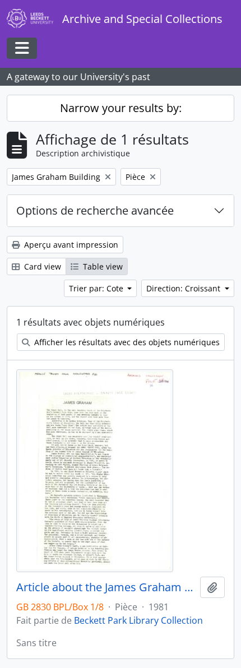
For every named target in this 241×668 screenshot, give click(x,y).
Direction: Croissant (184, 288)
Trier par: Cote (97, 288)
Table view (102, 266)
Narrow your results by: (121, 107)
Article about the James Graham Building (106, 587)
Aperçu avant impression (70, 244)
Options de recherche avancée (95, 210)
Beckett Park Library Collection (138, 620)
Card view (41, 266)
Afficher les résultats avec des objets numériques (126, 342)
